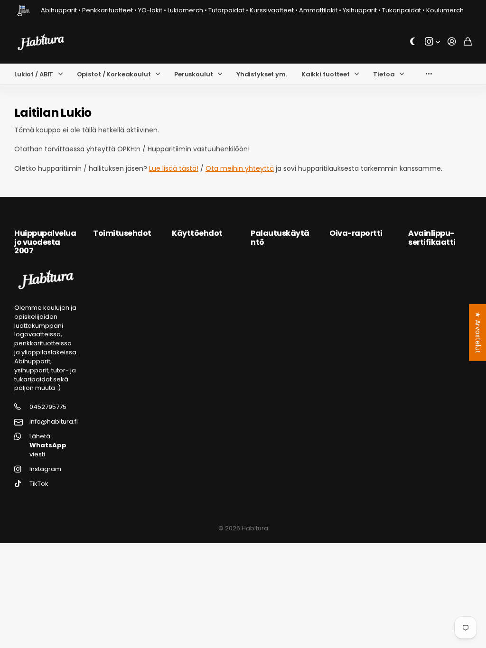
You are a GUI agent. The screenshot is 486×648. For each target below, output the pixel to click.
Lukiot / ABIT (33, 74)
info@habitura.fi (53, 421)
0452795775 (47, 407)
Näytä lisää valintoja (428, 74)
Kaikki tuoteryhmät (62, 74)
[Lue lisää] (432, 42)
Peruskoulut (193, 74)
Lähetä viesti (47, 445)
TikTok (38, 484)
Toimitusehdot (122, 233)
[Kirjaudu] (452, 42)
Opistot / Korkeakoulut (114, 74)
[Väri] (413, 42)
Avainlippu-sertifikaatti (432, 237)
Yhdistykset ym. (261, 74)
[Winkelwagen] (468, 42)
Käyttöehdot (197, 233)
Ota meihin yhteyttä (240, 168)
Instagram (45, 469)
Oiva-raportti (356, 233)
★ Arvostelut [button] (478, 332)
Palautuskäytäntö (280, 237)
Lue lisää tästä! (173, 168)
